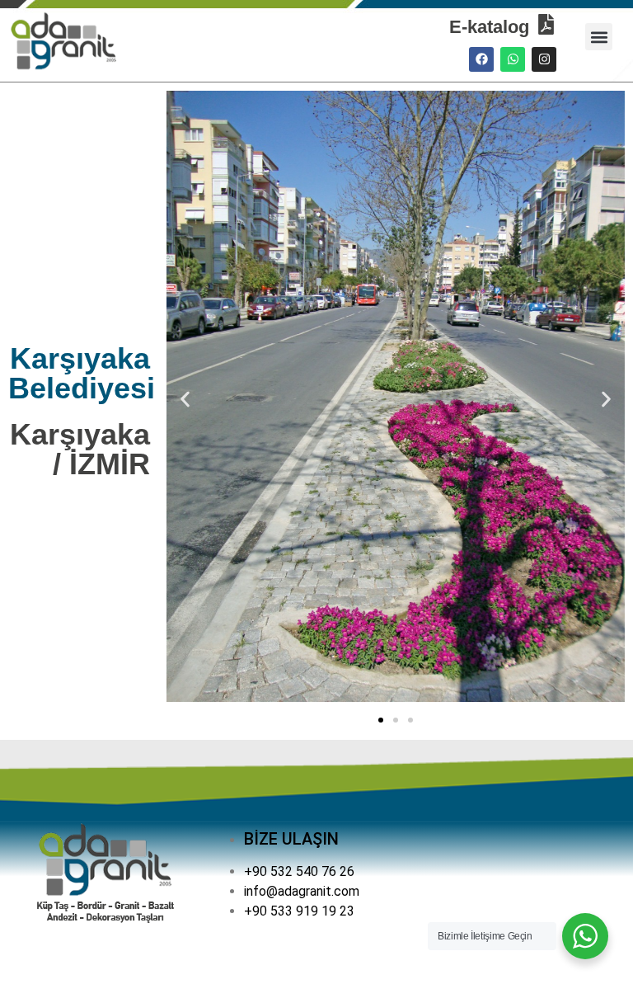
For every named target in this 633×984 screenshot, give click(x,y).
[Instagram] (544, 59)
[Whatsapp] (512, 59)
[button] (598, 36)
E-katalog (489, 26)
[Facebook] (481, 59)
